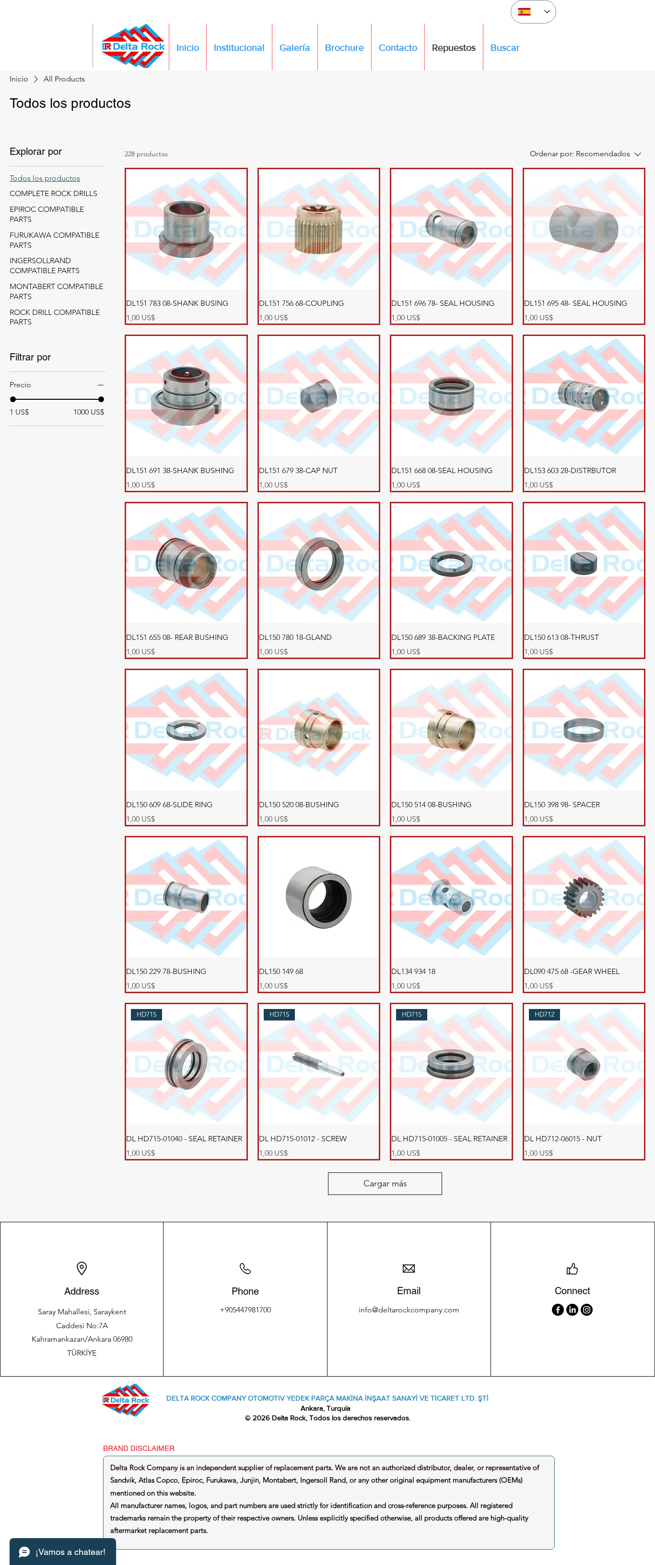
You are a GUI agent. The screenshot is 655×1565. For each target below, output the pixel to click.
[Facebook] (558, 1310)
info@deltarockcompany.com (409, 1309)
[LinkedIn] (572, 1310)
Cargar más (385, 1183)
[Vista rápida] (186, 229)
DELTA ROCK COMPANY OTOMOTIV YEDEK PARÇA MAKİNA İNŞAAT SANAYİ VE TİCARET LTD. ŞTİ (327, 1398)
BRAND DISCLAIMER (139, 1448)
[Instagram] (587, 1310)
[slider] (13, 399)
